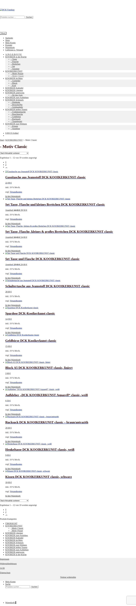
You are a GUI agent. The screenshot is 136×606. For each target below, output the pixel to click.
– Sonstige (15, 69)
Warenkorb (10, 47)
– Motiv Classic (17, 76)
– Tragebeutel (16, 121)
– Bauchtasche (17, 114)
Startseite (9, 38)
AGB (2, 568)
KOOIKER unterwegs (14, 93)
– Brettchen (15, 64)
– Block (14, 83)
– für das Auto (17, 95)
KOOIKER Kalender (14, 88)
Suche (7, 584)
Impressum (4, 559)
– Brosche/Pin (16, 105)
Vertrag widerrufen (68, 577)
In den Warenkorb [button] (12, 196)
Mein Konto (10, 43)
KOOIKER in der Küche (16, 57)
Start (2, 140)
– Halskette (15, 102)
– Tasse (14, 59)
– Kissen (14, 126)
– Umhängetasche (18, 112)
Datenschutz (5, 573)
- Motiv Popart (17, 531)
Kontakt (8, 45)
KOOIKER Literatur (14, 90)
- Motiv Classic (17, 528)
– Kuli (13, 85)
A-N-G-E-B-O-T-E (13, 54)
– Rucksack (15, 119)
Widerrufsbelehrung (8, 564)
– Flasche (15, 61)
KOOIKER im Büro (14, 78)
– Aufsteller (15, 81)
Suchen (34, 587)
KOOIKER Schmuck (14, 100)
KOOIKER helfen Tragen (16, 109)
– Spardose (15, 129)
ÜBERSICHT (11, 523)
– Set (13, 66)
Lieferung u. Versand (14, 50)
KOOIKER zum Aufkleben (17, 97)
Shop (7, 40)
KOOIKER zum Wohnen (16, 124)
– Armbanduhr (17, 107)
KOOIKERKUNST (13, 71)
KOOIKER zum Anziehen (16, 535)
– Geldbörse (16, 117)
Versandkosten (16, 192)
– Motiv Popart (17, 73)
